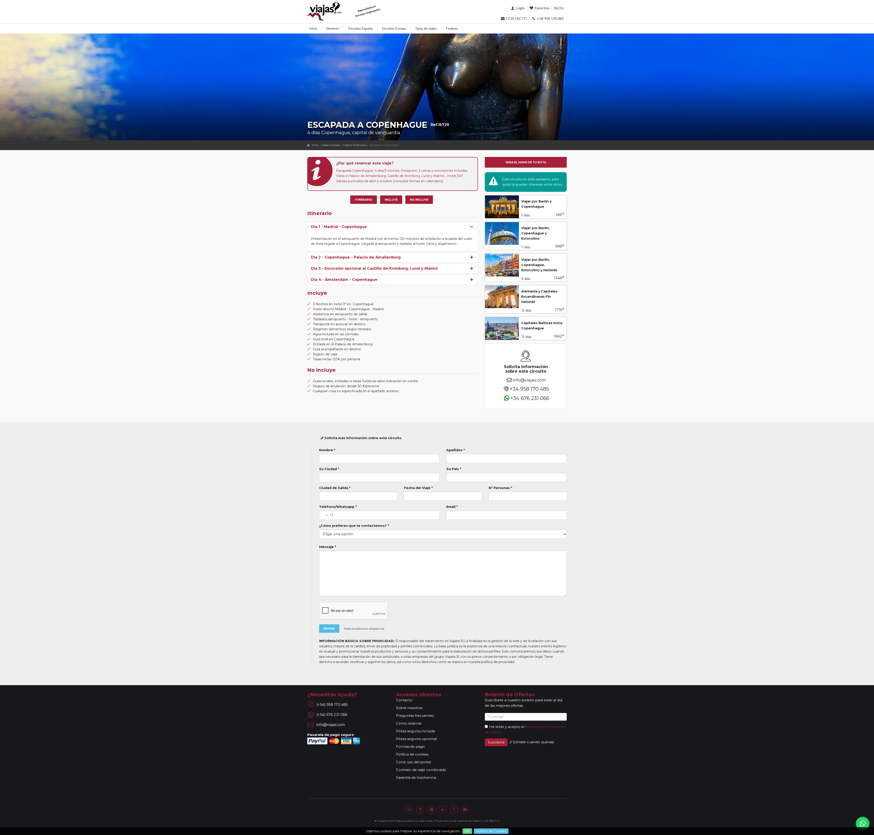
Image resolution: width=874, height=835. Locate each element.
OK (467, 831)
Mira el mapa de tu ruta (526, 162)
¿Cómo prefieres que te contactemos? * (354, 526)
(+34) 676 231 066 (331, 714)
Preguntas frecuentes (415, 715)
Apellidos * (455, 450)
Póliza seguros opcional (416, 739)
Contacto (404, 700)
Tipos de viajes (426, 28)
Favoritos (542, 8)
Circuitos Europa (394, 28)
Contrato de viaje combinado (421, 770)
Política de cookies (412, 754)
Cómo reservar (409, 723)
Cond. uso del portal (413, 762)
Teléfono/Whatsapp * (338, 507)
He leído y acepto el (506, 727)
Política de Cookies (491, 831)
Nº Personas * (500, 488)
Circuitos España (360, 28)
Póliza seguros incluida (415, 731)
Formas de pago (410, 746)
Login (519, 8)
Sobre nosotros (409, 708)
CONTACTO (516, 18)
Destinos (332, 28)
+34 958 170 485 (550, 18)
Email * (452, 507)
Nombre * (327, 450)
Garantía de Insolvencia (416, 777)
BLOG (559, 8)
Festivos (452, 28)
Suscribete (496, 742)
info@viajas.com (529, 380)
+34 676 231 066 (529, 398)
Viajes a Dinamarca (354, 145)
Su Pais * (453, 469)
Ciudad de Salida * (335, 488)
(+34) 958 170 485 (332, 704)
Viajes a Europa (331, 145)
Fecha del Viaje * (418, 488)
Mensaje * (327, 547)
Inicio (313, 28)
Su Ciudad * (329, 469)
